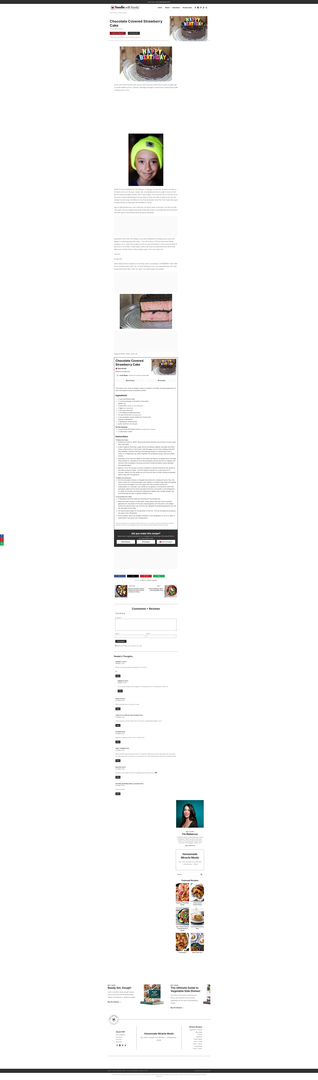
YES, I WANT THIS (172, 554)
